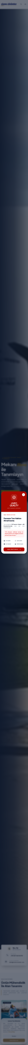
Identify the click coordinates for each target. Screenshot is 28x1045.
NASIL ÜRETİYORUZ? (14, 549)
